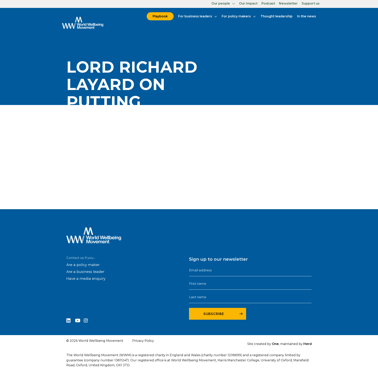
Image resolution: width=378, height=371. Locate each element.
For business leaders (195, 16)
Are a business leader (85, 272)
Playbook (160, 16)
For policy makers (236, 16)
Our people (220, 3)
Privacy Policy (143, 341)
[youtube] (79, 321)
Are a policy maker (83, 265)
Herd (307, 344)
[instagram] (88, 321)
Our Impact (248, 3)
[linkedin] (70, 321)
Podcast (268, 3)
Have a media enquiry (86, 278)
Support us (311, 3)
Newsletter (288, 3)
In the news (306, 16)
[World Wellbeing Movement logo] (82, 23)
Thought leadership (276, 16)
